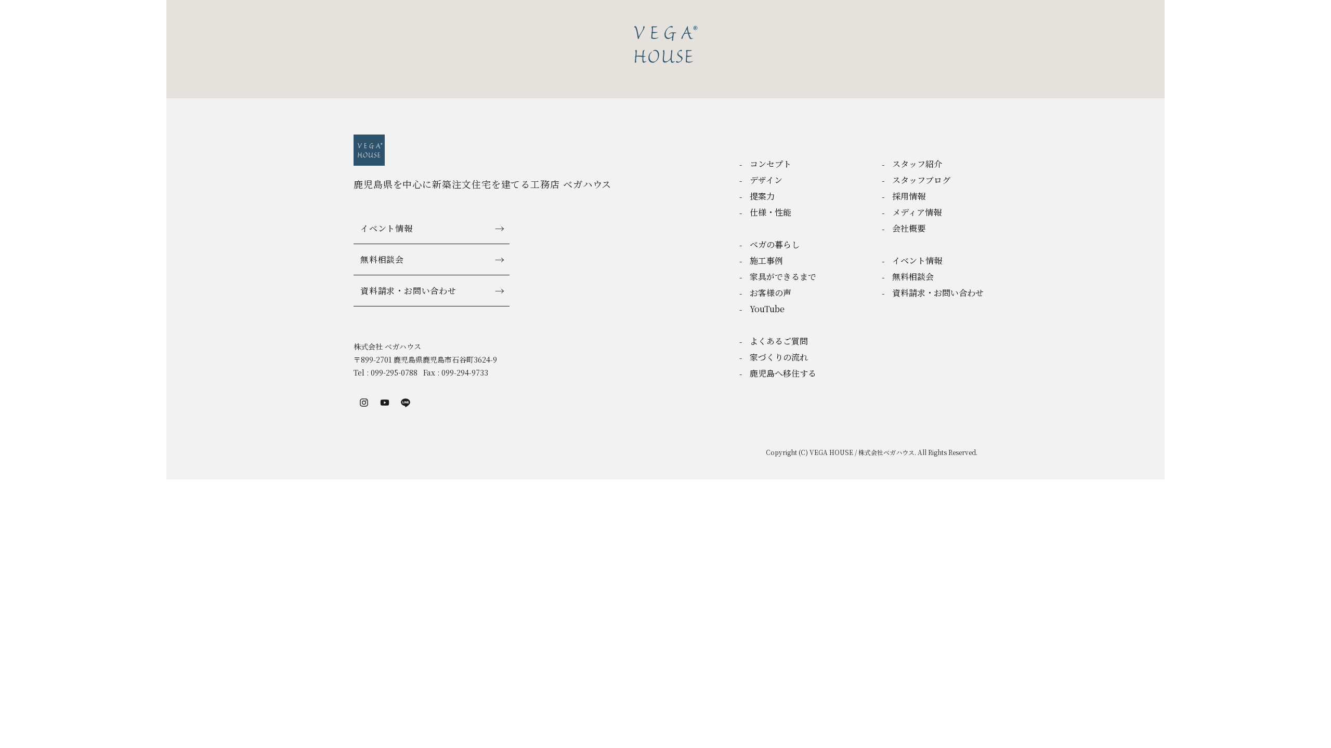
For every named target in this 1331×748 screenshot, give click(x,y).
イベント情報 (386, 228)
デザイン (766, 180)
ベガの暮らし (775, 244)
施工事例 (766, 260)
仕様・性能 (770, 212)
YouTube (767, 309)
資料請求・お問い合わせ (408, 291)
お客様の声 (770, 293)
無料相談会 (382, 259)
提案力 (762, 196)
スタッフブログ (921, 180)
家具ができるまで (783, 277)
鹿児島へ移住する (783, 373)
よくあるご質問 (779, 341)
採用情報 (908, 196)
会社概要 (908, 228)
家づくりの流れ (779, 357)
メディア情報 (917, 212)
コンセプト (770, 164)
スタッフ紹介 (917, 164)
